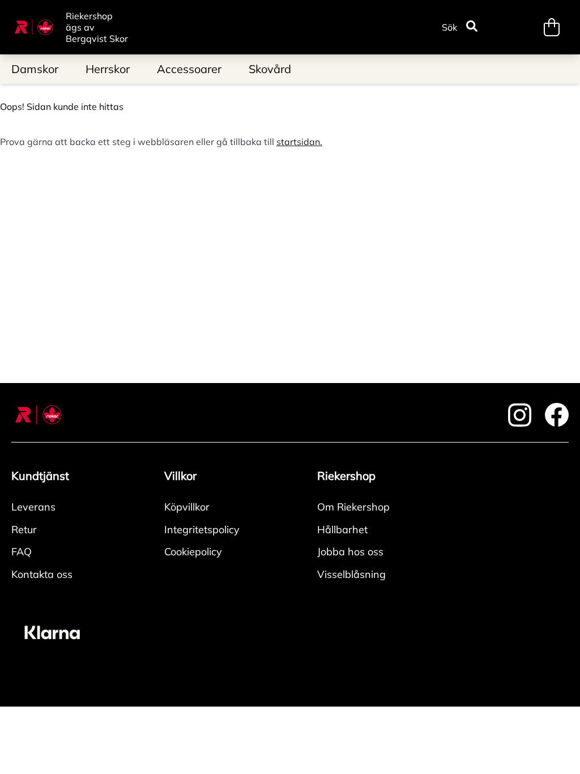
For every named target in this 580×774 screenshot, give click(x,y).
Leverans (33, 506)
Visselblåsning (351, 574)
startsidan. (299, 141)
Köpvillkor (187, 506)
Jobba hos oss (350, 551)
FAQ (21, 551)
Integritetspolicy (202, 529)
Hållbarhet (342, 529)
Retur (24, 529)
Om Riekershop (353, 506)
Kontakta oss (41, 574)
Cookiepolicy (193, 551)
